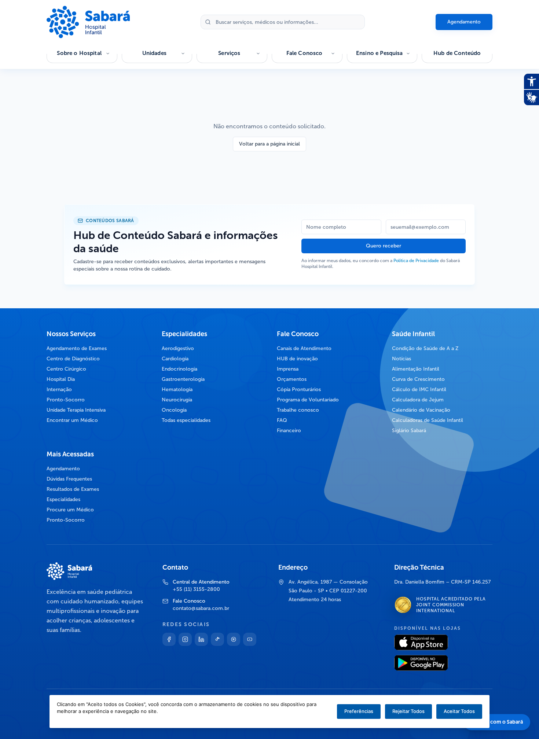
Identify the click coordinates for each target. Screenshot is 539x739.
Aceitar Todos (459, 711)
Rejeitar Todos (408, 711)
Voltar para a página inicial (269, 144)
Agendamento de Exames (77, 348)
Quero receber (383, 246)
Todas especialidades (186, 420)
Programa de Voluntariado (308, 400)
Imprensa (287, 369)
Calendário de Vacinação (421, 410)
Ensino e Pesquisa (379, 53)
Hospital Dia (61, 379)
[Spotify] (233, 639)
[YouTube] (249, 639)
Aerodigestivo (178, 348)
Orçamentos (292, 379)
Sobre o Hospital (79, 53)
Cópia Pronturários (299, 389)
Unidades (154, 53)
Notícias (401, 359)
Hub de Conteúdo (457, 53)
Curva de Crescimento (418, 379)
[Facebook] (169, 639)
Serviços (229, 53)
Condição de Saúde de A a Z (425, 348)
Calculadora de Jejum (418, 400)
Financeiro (289, 430)
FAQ (282, 420)
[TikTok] (217, 639)
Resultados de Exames (73, 489)
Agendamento (464, 22)
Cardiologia (175, 359)
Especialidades (63, 499)
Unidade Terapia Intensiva (76, 410)
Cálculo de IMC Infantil (419, 389)
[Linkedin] (201, 639)
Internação (59, 389)
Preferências (358, 711)
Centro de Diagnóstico (73, 359)
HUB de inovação (297, 359)
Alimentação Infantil (415, 369)
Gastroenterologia (183, 379)
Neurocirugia (177, 400)
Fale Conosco (304, 53)
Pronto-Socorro (66, 400)
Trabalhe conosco (298, 410)
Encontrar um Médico (72, 420)
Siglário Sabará (409, 430)
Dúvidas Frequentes (69, 479)
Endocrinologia (179, 369)
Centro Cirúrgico (66, 369)
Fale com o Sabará (501, 722)
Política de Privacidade (416, 260)
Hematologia (177, 389)
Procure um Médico (70, 510)
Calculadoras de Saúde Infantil (427, 420)
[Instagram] (185, 639)
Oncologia (174, 410)
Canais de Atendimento (304, 348)
